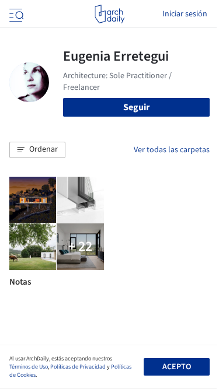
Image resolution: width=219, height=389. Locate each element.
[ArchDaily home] (109, 14)
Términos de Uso (28, 367)
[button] (37, 150)
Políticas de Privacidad (78, 367)
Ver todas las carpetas (172, 150)
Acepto (176, 367)
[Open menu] (15, 14)
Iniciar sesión (184, 14)
